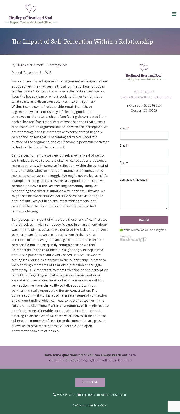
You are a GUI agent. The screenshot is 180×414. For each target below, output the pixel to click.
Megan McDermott (29, 65)
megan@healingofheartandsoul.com (145, 97)
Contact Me (90, 382)
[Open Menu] (174, 14)
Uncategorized (57, 65)
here (132, 355)
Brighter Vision (98, 405)
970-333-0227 (144, 92)
